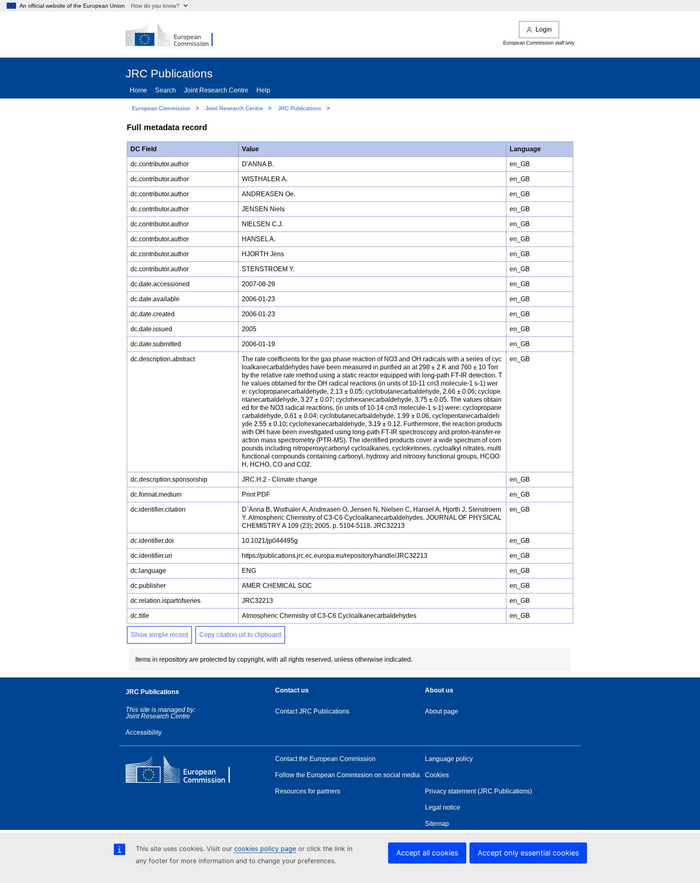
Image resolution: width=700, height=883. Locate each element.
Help (263, 90)
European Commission (161, 108)
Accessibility (144, 732)
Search (165, 90)
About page (441, 711)
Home (138, 90)
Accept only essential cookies (528, 853)
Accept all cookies (427, 853)
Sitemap (437, 823)
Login (544, 29)
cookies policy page (265, 848)
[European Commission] (175, 36)
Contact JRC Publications (312, 711)
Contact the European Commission (325, 758)
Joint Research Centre (216, 90)
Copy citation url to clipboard (240, 634)
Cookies (437, 775)
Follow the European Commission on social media (347, 775)
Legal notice (442, 807)
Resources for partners (307, 791)
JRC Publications (299, 108)
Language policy (449, 758)
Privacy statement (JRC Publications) (478, 791)
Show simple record (159, 634)
